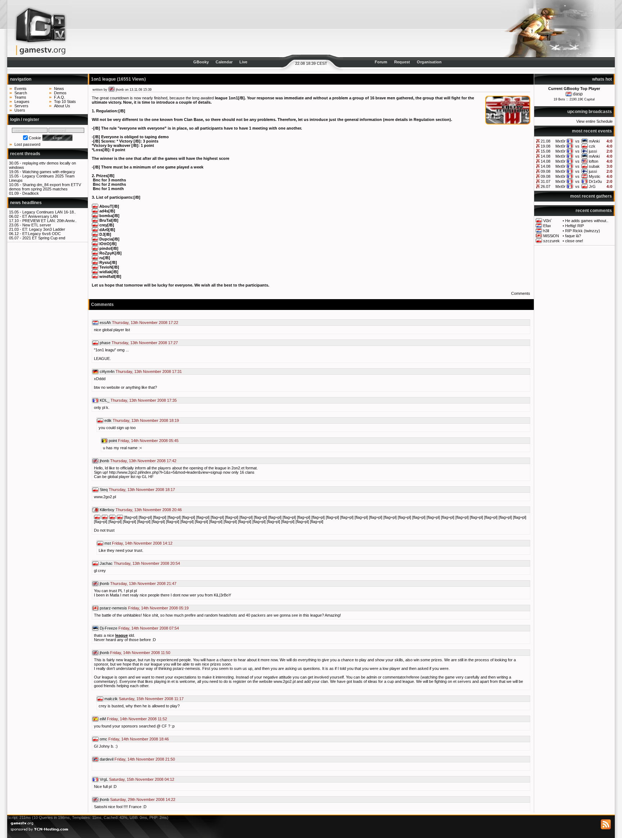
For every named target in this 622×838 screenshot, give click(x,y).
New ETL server (36, 225)
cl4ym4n (107, 371)
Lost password (27, 144)
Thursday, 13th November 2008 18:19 (146, 420)
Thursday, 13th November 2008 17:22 (145, 322)
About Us (62, 106)
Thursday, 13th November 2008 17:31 (149, 371)
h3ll (546, 231)
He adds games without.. (586, 220)
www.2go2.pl (105, 497)
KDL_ (104, 400)
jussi (593, 151)
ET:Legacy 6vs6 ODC (41, 233)
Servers (21, 106)
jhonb (120, 89)
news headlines (26, 202)
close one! (574, 241)
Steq (104, 489)
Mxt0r (560, 141)
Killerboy (107, 510)
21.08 (545, 141)
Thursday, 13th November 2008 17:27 (145, 343)
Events (20, 88)
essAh (105, 322)
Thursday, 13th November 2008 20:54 (147, 563)
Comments (520, 293)
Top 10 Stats (65, 101)
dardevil (106, 759)
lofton (593, 161)
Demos (60, 93)
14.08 (545, 156)
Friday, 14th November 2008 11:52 (137, 719)
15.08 (545, 151)
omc (103, 739)
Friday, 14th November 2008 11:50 (140, 652)
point (113, 440)
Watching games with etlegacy (48, 172)
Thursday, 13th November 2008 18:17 (142, 489)
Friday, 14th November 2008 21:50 (144, 759)
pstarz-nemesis (113, 608)
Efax (547, 226)
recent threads (25, 153)
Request (402, 62)
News (59, 88)
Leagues (22, 101)
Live (243, 62)
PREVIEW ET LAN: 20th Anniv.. (49, 220)
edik (108, 420)
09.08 (545, 171)
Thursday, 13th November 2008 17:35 (144, 400)
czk (592, 146)
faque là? (573, 236)
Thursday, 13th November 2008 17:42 (143, 461)
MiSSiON (551, 236)
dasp (578, 93)
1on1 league (103, 79)
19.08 (545, 146)
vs (577, 141)
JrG (592, 186)
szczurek (551, 241)
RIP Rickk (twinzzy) (582, 231)
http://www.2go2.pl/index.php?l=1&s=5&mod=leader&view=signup (165, 472)
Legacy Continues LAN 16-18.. (49, 212)
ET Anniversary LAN (40, 216)
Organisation (429, 62)
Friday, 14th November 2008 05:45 (148, 440)
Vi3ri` (547, 220)
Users (19, 110)
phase (105, 343)
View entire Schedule (594, 121)
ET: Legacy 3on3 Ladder (43, 229)
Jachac (106, 563)
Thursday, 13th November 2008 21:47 (143, 583)
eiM (103, 719)
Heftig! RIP (574, 226)
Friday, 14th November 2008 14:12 (142, 543)
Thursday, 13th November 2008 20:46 (149, 510)
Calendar (224, 62)
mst (107, 543)
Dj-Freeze (108, 628)
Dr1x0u (595, 181)
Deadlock (30, 193)
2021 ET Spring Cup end (43, 238)
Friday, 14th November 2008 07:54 (148, 628)
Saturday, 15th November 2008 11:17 (151, 699)
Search (20, 93)
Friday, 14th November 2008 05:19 (158, 608)
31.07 (545, 181)
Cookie (35, 138)
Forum (381, 62)
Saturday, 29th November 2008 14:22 (142, 799)
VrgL (104, 779)
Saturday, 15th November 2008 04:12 (141, 779)
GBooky (201, 62)
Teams (20, 97)
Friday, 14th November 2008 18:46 (138, 739)
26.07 (545, 186)
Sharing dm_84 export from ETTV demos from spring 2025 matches (45, 187)
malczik (111, 699)
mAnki (594, 141)
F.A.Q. (59, 97)
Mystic (594, 176)
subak (594, 166)
